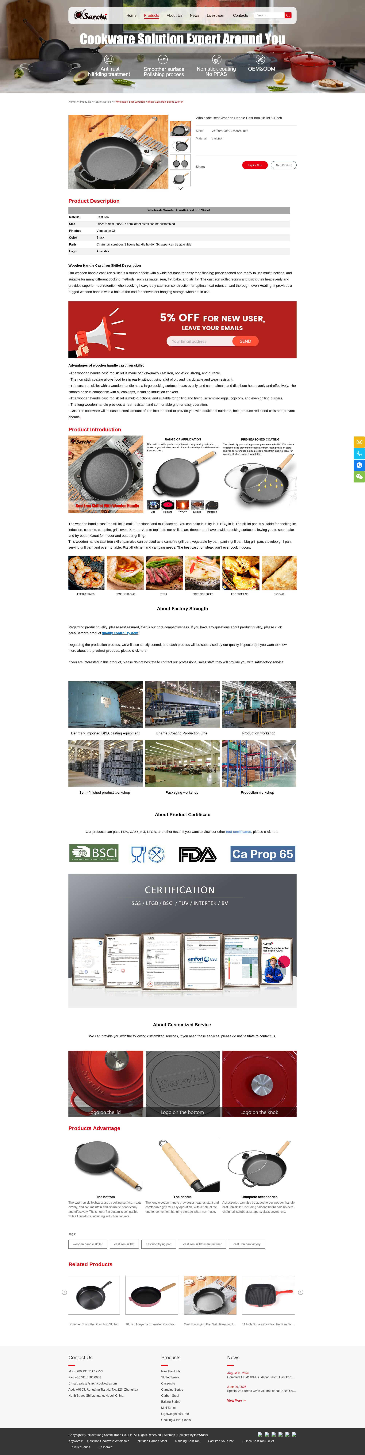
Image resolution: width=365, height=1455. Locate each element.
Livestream (216, 15)
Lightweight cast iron (175, 1413)
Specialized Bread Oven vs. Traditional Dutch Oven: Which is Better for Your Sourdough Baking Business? (262, 1390)
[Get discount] (182, 357)
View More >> (236, 1400)
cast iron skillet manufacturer (202, 1244)
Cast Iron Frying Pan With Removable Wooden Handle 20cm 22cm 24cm (211, 1324)
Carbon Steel (170, 1395)
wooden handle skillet (87, 1244)
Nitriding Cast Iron (187, 1441)
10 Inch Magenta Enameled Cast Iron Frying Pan (152, 1324)
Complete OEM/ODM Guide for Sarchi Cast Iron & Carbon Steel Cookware (262, 1377)
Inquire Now (255, 165)
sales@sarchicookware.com (98, 1383)
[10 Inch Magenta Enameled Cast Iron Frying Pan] (152, 1295)
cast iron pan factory (246, 1244)
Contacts (240, 15)
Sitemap (169, 1435)
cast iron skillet (124, 1244)
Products (151, 15)
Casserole (168, 1383)
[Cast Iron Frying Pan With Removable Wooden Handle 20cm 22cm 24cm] (211, 1295)
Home (131, 15)
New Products (170, 1371)
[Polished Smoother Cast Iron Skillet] (94, 1295)
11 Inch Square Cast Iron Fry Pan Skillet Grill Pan (269, 1324)
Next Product (284, 165)
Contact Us (80, 1357)
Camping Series (172, 1389)
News (194, 15)
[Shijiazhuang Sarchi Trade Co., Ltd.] (90, 13)
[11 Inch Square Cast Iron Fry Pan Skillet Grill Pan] (269, 1295)
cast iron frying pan (158, 1244)
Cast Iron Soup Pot (220, 1441)
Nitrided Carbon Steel (152, 1441)
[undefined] (118, 152)
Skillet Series (103, 101)
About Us (174, 15)
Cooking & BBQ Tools (176, 1420)
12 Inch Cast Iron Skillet (258, 1441)
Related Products (90, 1264)
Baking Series (170, 1401)
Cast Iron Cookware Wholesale (108, 1441)
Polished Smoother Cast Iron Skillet (94, 1324)
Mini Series (168, 1407)
